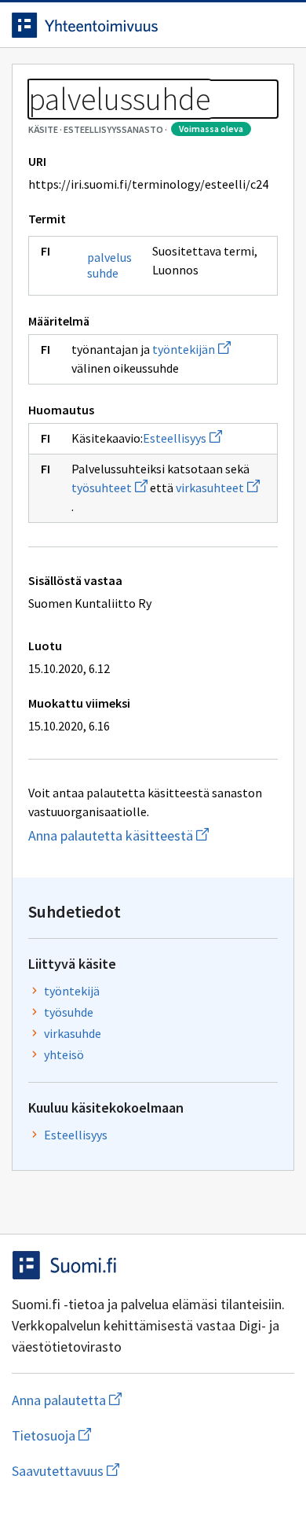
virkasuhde (72, 1033)
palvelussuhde (109, 265)
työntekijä (72, 991)
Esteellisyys (182, 438)
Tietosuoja (128, 1435)
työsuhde (68, 1012)
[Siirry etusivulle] (121, 25)
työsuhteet (109, 487)
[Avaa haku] (247, 25)
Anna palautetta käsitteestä (153, 835)
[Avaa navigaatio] (278, 25)
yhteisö (64, 1054)
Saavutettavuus (153, 1470)
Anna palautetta (129, 1400)
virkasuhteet (218, 487)
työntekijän (191, 349)
